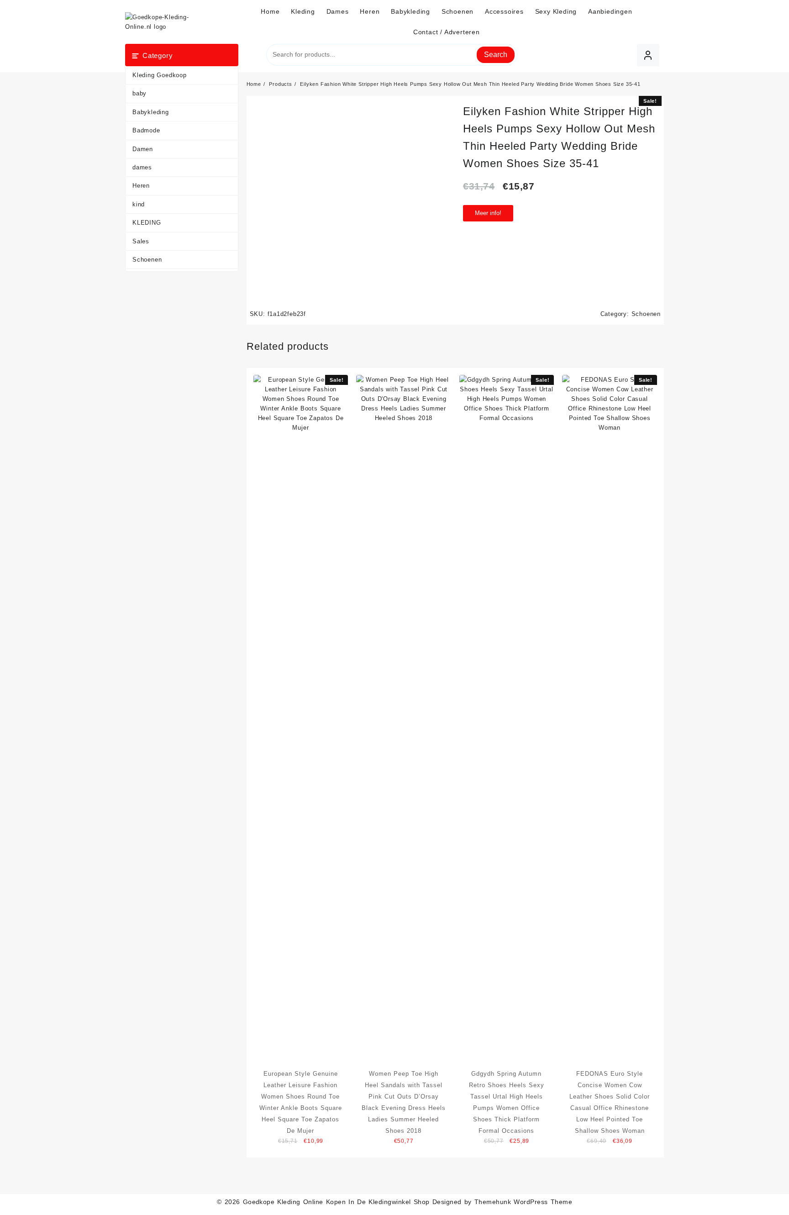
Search (495, 54)
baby (139, 93)
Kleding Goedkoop (159, 75)
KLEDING (146, 222)
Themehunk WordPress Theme (523, 1201)
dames (142, 167)
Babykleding (150, 112)
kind (138, 204)
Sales (140, 241)
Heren (141, 185)
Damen (142, 149)
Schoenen (147, 259)
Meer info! (488, 213)
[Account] (648, 55)
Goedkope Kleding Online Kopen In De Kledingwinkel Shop (336, 1201)
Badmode (146, 130)
